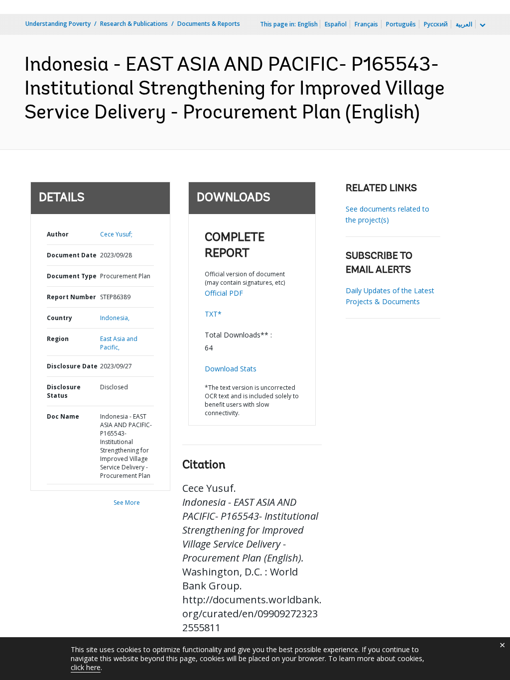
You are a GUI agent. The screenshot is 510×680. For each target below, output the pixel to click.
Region (58, 339)
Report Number (71, 297)
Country (59, 318)
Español (336, 24)
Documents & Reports (208, 23)
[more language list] (482, 25)
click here (86, 667)
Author (58, 234)
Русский (436, 24)
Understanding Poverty (58, 23)
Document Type (72, 276)
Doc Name (63, 416)
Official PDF (224, 293)
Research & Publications (134, 23)
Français (366, 24)
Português (401, 24)
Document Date (72, 255)
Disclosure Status (64, 391)
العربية (464, 24)
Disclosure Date (72, 366)
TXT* (213, 314)
